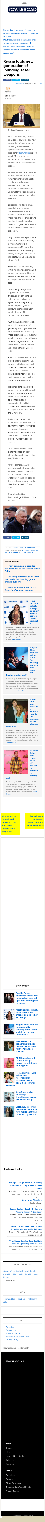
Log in (30, 1516)
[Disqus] (22, 874)
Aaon (20, 548)
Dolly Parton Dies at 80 (32, 1200)
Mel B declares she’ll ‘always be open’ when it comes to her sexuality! (34, 612)
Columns (10, 1460)
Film (8, 1452)
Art (25, 548)
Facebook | (22, 1299)
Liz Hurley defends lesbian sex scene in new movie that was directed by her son (26, 1111)
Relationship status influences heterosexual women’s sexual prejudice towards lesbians (21, 1079)
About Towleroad (13, 1333)
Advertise (10, 1327)
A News (14, 548)
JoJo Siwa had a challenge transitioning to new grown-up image (26, 1096)
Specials (10, 1464)
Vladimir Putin (23, 153)
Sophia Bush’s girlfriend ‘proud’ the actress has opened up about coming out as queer (21, 33)
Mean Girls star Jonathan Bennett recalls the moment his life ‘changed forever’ (26, 1046)
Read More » (16, 639)
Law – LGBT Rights (15, 1456)
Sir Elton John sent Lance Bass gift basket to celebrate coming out (26, 1062)
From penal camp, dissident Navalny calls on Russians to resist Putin (22, 568)
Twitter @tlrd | (10, 1299)
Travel (9, 1448)
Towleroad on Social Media (18, 1337)
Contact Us (11, 1330)
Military (31, 548)
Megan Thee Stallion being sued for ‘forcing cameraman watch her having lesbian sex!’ (19, 49)
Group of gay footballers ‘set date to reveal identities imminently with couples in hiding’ (22, 1274)
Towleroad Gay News (22, 9)
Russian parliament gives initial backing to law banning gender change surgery (22, 579)
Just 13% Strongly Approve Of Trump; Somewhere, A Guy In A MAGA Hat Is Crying (25, 1186)
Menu (24, 3)
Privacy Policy (12, 1340)
